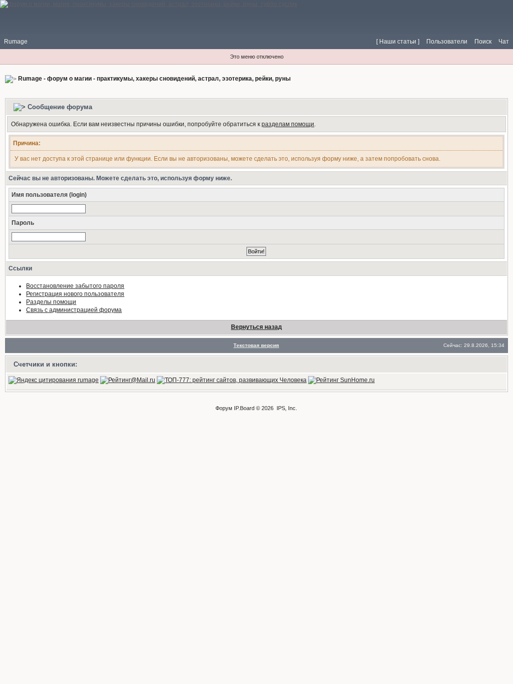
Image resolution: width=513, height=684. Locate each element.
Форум (223, 408)
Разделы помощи (51, 301)
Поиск (482, 41)
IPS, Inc (286, 408)
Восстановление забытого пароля (75, 285)
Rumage (16, 41)
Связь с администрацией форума (74, 309)
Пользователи (446, 41)
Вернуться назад (256, 326)
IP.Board (244, 408)
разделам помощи (288, 124)
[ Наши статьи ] (397, 41)
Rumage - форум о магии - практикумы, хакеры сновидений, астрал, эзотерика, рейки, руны (154, 78)
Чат (503, 41)
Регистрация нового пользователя (75, 293)
